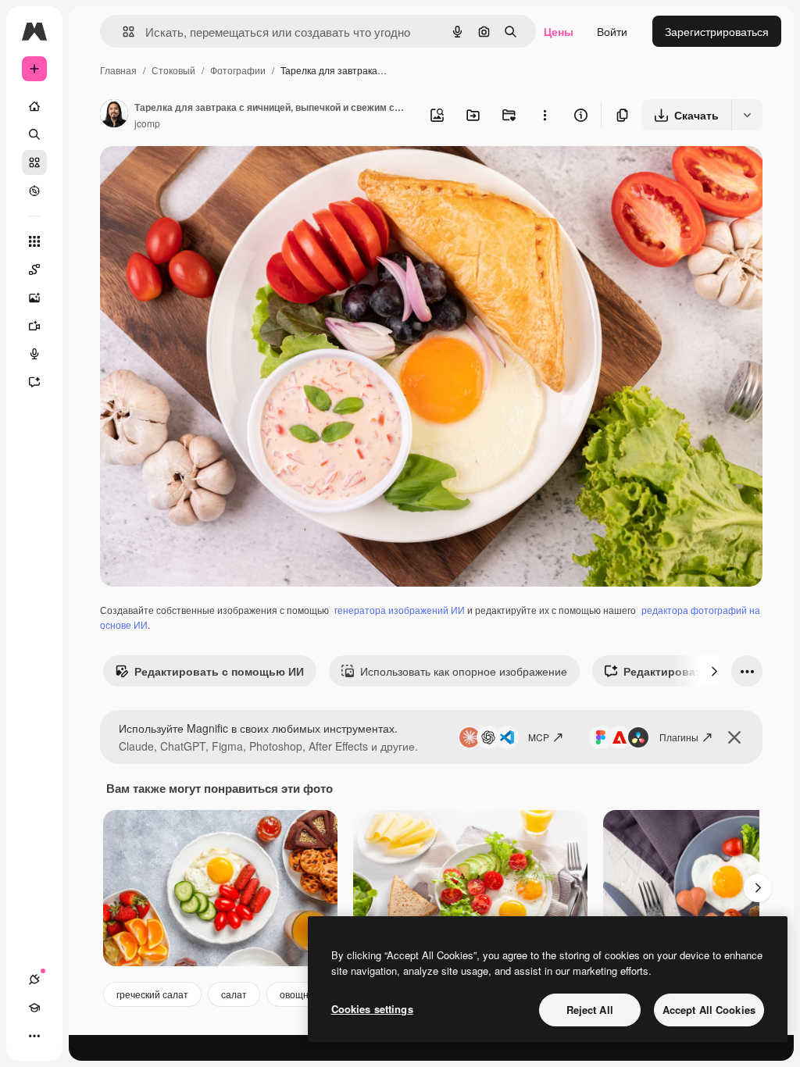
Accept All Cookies (708, 1009)
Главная (118, 70)
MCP (538, 737)
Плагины (678, 737)
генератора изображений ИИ (399, 609)
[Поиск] (34, 134)
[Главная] (34, 106)
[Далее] (714, 671)
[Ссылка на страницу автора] (114, 114)
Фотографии (238, 70)
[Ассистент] (34, 381)
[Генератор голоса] (34, 353)
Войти (612, 31)
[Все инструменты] (34, 241)
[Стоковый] (34, 162)
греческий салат (152, 994)
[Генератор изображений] (34, 297)
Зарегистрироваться (717, 31)
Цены (558, 31)
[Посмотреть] (34, 190)
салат (234, 994)
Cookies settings (372, 1008)
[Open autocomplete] (122, 31)
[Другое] (34, 1035)
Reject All (589, 1009)
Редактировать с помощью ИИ (219, 671)
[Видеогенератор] (34, 325)
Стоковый (173, 70)
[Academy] (34, 1007)
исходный (204, 176)
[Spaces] (34, 269)
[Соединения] (34, 979)
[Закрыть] (734, 737)
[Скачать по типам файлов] (746, 114)
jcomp (147, 123)
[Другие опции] (544, 114)
